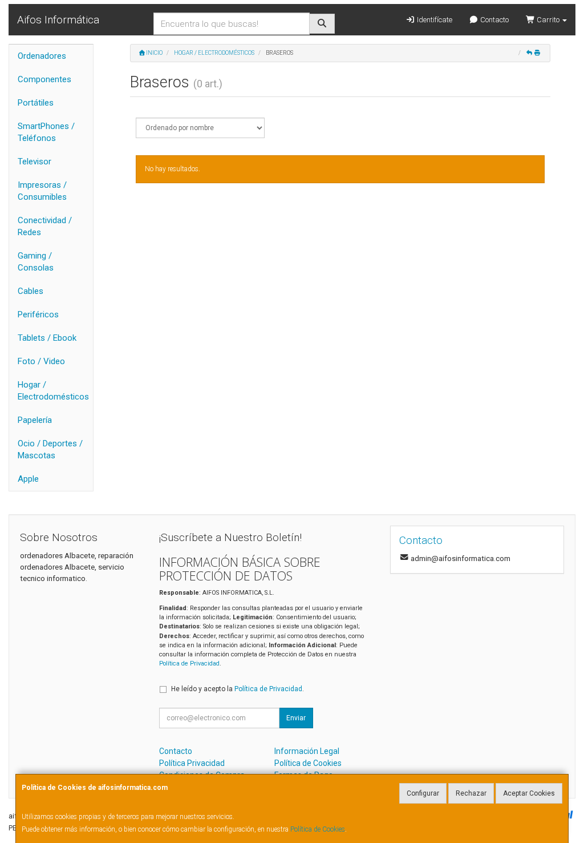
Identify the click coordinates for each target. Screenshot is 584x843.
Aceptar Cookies (529, 793)
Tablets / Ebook (47, 338)
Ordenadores (42, 56)
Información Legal (306, 751)
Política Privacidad (192, 763)
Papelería (35, 420)
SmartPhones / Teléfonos (46, 132)
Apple (28, 479)
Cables (30, 291)
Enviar (296, 718)
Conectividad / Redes (45, 226)
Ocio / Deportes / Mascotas (50, 449)
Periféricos (38, 314)
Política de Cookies (317, 829)
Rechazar (471, 793)
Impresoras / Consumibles (42, 191)
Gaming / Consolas (36, 262)
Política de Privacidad (189, 663)
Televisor (34, 161)
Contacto (493, 19)
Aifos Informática (58, 19)
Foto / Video (41, 361)
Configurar (423, 793)
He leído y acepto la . (237, 689)
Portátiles (36, 103)
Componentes (44, 79)
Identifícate (433, 19)
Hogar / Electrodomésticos (53, 391)
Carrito (548, 19)
